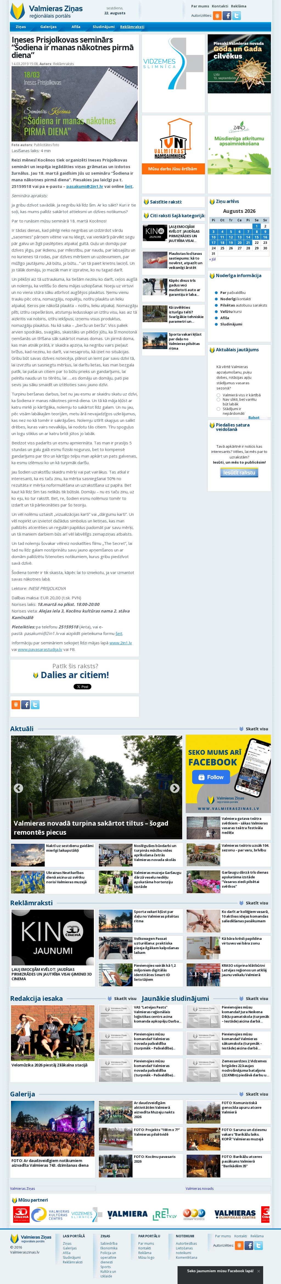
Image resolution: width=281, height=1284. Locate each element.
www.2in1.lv (120, 642)
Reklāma (238, 6)
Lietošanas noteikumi (184, 1250)
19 (231, 242)
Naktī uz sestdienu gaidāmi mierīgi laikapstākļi (69, 848)
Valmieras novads (199, 1188)
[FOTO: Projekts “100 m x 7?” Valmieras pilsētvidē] (115, 1139)
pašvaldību (233, 292)
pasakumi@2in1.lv (84, 186)
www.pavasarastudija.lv (40, 649)
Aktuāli (22, 728)
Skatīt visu (257, 728)
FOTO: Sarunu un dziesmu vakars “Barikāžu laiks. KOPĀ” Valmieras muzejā (244, 1134)
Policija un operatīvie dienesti (108, 1257)
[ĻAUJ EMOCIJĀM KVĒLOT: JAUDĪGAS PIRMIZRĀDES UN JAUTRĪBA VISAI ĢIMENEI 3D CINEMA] (155, 233)
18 (222, 242)
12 (231, 237)
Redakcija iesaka (36, 998)
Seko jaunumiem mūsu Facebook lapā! (220, 1271)
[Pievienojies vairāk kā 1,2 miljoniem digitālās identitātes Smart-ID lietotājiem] (115, 975)
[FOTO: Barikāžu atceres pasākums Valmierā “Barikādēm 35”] (203, 1166)
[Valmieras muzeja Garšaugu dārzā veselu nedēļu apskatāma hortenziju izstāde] (115, 882)
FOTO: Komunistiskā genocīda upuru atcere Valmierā (242, 1107)
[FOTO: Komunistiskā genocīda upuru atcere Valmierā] (203, 1112)
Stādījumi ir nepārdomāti (234, 411)
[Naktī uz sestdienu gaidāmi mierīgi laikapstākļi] (28, 855)
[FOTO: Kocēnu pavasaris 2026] (115, 1166)
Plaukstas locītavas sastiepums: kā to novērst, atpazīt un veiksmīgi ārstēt (186, 260)
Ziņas (21, 26)
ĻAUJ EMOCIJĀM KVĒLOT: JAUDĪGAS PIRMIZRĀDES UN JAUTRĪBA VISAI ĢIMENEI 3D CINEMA (185, 236)
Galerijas (48, 26)
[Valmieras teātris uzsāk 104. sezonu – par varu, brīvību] (203, 855)
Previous (18, 788)
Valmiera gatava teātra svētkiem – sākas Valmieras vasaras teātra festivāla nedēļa (245, 825)
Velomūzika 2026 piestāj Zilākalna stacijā (50, 1065)
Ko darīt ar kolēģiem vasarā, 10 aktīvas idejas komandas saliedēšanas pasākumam (245, 916)
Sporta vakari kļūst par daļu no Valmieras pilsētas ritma (185, 341)
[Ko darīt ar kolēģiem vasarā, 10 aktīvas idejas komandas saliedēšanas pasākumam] (203, 921)
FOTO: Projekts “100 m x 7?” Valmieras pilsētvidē (157, 1132)
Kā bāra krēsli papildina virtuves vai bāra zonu (242, 941)
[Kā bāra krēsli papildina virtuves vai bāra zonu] (203, 948)
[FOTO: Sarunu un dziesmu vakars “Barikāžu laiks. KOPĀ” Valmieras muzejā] (203, 1139)
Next (174, 788)
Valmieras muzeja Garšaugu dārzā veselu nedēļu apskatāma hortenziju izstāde (157, 879)
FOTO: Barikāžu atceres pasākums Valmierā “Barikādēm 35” (242, 1161)
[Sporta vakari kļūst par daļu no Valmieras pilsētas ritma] (155, 341)
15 (256, 237)
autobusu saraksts (243, 305)
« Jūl (212, 259)
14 (248, 237)
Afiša (76, 26)
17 (213, 242)
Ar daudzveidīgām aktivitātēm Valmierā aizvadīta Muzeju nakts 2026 (154, 1109)
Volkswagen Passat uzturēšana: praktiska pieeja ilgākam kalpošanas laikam (156, 945)
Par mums (200, 6)
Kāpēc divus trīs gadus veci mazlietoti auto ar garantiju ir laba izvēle (184, 290)
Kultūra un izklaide (108, 1274)
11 (222, 237)
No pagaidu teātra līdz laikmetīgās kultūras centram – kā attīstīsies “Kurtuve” (83, 827)
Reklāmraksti (132, 26)
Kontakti (220, 6)
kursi (231, 311)
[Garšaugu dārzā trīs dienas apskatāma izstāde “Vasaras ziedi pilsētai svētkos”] (203, 882)
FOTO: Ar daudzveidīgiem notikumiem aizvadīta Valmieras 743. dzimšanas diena (50, 1163)
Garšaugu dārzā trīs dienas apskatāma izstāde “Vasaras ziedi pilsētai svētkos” (245, 879)
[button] (227, 18)
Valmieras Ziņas (22, 1188)
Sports (105, 1266)
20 (239, 242)
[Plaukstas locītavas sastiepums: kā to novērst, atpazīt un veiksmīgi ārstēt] (155, 260)
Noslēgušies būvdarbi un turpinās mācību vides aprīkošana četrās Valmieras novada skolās (155, 852)
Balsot (253, 418)
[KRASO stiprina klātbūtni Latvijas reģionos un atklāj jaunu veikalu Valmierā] (203, 975)
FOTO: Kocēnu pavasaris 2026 (154, 1159)
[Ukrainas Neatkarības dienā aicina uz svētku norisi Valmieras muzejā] (28, 882)
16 (265, 237)
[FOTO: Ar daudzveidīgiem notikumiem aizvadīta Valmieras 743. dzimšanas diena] (52, 1128)
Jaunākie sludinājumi (175, 998)
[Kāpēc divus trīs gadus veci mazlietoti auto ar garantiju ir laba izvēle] (155, 287)
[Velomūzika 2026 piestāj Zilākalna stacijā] (52, 1033)
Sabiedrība (108, 1243)
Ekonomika (108, 1248)
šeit (129, 186)
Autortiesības (186, 1243)
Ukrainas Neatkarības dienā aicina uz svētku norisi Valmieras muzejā (66, 877)
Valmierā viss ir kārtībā (242, 395)
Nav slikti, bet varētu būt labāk (240, 401)
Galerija (22, 1093)
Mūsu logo (146, 1257)
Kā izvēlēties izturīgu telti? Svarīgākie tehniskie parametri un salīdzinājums (186, 316)
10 (213, 237)
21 (248, 242)
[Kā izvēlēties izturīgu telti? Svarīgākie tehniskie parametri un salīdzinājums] (155, 314)
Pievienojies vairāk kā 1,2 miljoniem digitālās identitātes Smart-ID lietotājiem (154, 972)
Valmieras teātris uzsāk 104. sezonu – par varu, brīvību (245, 848)
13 (239, 237)
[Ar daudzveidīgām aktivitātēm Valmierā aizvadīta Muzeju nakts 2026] (115, 1112)
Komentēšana (186, 1257)
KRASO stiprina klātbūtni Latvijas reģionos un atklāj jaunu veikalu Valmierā (244, 970)
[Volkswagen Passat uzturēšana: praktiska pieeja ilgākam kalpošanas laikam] (115, 948)
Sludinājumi (104, 26)
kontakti (235, 298)
